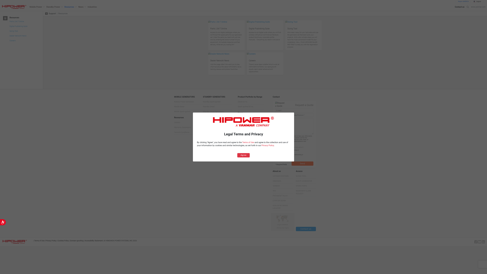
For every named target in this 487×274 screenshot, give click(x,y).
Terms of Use (248, 142)
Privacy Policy (268, 145)
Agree (243, 155)
